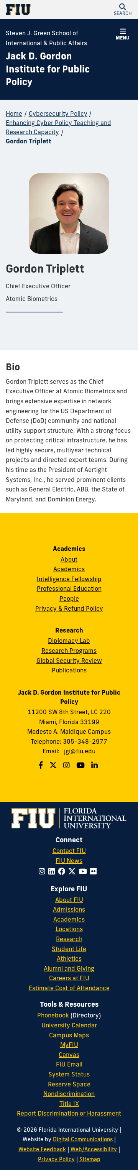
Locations (69, 929)
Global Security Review (69, 660)
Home (14, 113)
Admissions (69, 909)
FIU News (69, 860)
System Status (69, 1074)
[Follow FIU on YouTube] (84, 871)
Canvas (69, 1054)
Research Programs (69, 650)
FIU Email (69, 1064)
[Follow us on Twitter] (54, 765)
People (69, 598)
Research (69, 939)
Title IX (69, 1104)
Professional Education (69, 588)
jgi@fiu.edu (79, 751)
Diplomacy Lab (69, 640)
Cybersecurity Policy (58, 113)
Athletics (69, 958)
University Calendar (69, 1025)
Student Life (69, 949)
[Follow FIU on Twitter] (73, 871)
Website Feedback (42, 1149)
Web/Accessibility (94, 1149)
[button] (122, 9)
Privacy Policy (56, 1159)
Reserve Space (69, 1084)
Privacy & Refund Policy (69, 608)
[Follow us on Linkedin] (95, 765)
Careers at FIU (69, 978)
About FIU (69, 900)
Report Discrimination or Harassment (69, 1113)
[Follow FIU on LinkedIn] (53, 871)
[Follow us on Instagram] (67, 765)
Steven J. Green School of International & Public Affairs (46, 38)
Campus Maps (69, 1035)
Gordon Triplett (28, 141)
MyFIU (69, 1044)
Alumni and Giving (69, 968)
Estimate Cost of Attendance (69, 988)
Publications (69, 670)
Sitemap (89, 1159)
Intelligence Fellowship (69, 579)
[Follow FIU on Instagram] (43, 871)
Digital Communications (83, 1139)
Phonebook (53, 1015)
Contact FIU (69, 850)
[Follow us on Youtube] (81, 765)
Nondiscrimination (69, 1094)
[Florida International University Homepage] (37, 10)
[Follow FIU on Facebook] (63, 871)
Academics (69, 569)
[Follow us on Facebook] (41, 765)
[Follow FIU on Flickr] (95, 871)
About (69, 559)
